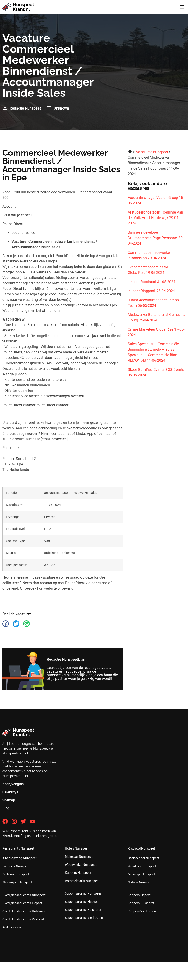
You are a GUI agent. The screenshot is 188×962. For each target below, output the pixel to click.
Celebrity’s (10, 792)
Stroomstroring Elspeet (81, 901)
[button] (182, 7)
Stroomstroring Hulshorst (83, 909)
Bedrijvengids (13, 784)
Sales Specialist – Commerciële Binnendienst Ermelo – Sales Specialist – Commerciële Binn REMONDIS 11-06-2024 (153, 352)
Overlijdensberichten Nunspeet (24, 895)
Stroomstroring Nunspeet (83, 893)
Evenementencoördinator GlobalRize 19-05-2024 (148, 270)
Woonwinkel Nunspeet (81, 864)
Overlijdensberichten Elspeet (22, 903)
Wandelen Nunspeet (142, 866)
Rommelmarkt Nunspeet (82, 881)
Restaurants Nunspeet (18, 848)
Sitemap (8, 800)
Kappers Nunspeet (78, 872)
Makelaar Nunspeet (79, 856)
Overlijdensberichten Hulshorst (24, 911)
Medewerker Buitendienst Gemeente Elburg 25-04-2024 (156, 317)
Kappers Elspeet (139, 895)
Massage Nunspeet (141, 874)
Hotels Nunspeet (76, 848)
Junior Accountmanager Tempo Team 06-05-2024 (153, 303)
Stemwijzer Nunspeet (17, 882)
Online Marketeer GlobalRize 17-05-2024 (156, 332)
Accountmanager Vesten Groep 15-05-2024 (156, 200)
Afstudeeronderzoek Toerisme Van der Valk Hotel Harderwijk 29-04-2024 (155, 217)
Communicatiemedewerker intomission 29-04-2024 (149, 255)
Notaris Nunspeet (140, 882)
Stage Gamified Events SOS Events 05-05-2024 (156, 372)
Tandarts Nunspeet (16, 866)
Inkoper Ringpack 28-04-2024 (151, 291)
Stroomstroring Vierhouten (84, 917)
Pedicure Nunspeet (15, 874)
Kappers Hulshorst (141, 903)
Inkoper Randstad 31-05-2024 (151, 282)
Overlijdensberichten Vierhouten (24, 919)
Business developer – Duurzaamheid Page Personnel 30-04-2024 (156, 238)
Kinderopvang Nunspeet (19, 858)
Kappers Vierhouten (142, 911)
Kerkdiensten (11, 927)
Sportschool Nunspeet (143, 858)
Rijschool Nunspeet (141, 848)
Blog (5, 808)
